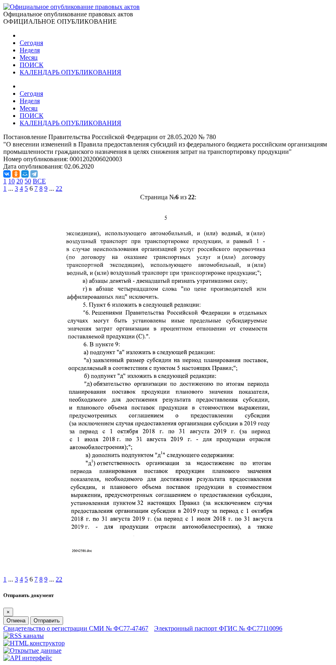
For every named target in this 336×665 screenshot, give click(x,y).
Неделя (30, 50)
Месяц (29, 57)
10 (11, 181)
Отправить (47, 621)
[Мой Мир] (25, 174)
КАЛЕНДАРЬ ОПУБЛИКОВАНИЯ (70, 72)
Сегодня (31, 42)
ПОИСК (31, 64)
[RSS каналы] (23, 635)
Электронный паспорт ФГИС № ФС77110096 (218, 628)
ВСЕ (39, 181)
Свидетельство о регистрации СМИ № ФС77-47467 (75, 628)
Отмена (16, 621)
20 (19, 181)
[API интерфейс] (27, 657)
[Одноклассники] (16, 174)
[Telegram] (34, 174)
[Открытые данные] (32, 650)
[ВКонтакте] (7, 174)
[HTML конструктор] (34, 643)
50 (28, 181)
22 (59, 188)
